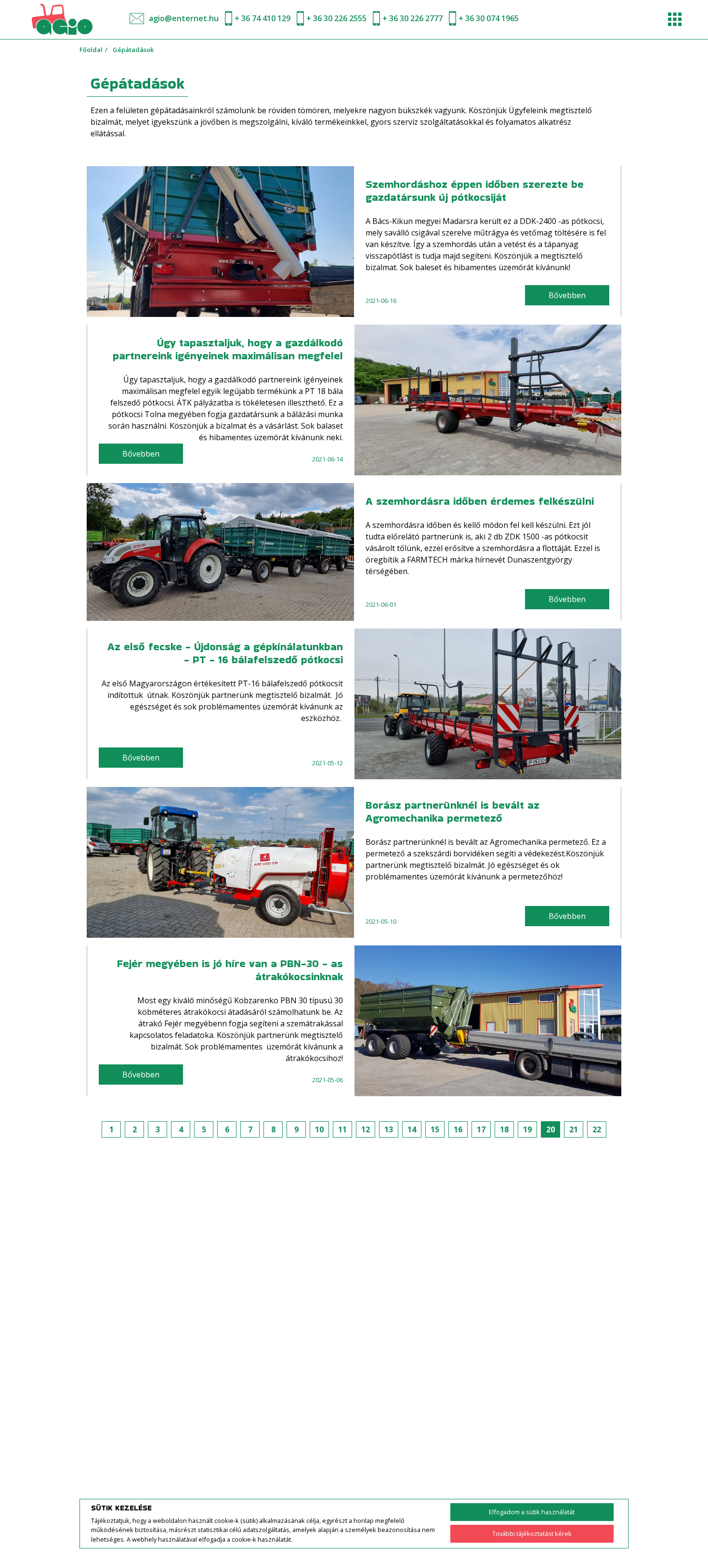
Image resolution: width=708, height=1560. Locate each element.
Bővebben (567, 295)
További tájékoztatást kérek (532, 1533)
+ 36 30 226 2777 (412, 18)
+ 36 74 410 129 (262, 18)
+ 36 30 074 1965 (489, 18)
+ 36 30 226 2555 (336, 18)
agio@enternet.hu (184, 18)
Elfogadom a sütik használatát (532, 1512)
